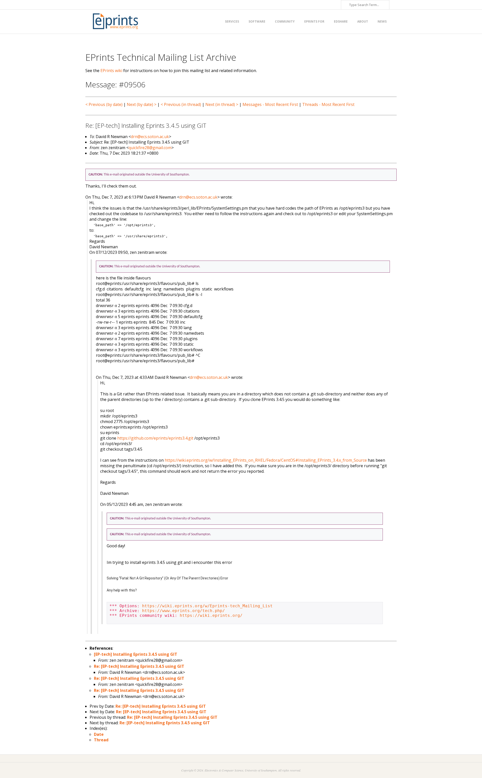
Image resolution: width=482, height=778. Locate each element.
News (382, 21)
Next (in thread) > (221, 104)
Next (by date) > (141, 104)
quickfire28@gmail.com (150, 147)
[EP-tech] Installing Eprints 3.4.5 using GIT (135, 654)
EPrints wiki (111, 70)
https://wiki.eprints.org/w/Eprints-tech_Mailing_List (207, 606)
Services (232, 21)
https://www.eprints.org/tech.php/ (183, 610)
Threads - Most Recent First (328, 104)
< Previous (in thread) (181, 104)
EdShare (341, 21)
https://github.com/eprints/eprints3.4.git (155, 438)
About (362, 21)
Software (257, 21)
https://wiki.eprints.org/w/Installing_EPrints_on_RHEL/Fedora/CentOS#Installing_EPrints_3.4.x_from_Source (266, 460)
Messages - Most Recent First (270, 104)
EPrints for (314, 21)
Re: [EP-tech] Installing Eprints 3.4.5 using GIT (139, 666)
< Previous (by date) (104, 104)
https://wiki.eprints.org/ (211, 615)
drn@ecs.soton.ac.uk (150, 136)
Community (285, 21)
